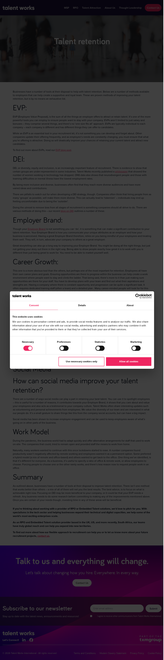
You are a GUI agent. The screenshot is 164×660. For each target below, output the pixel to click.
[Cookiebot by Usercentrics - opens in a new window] (138, 296)
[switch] (64, 348)
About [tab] (130, 305)
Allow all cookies (128, 361)
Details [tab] (82, 305)
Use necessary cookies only (81, 361)
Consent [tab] (34, 305)
